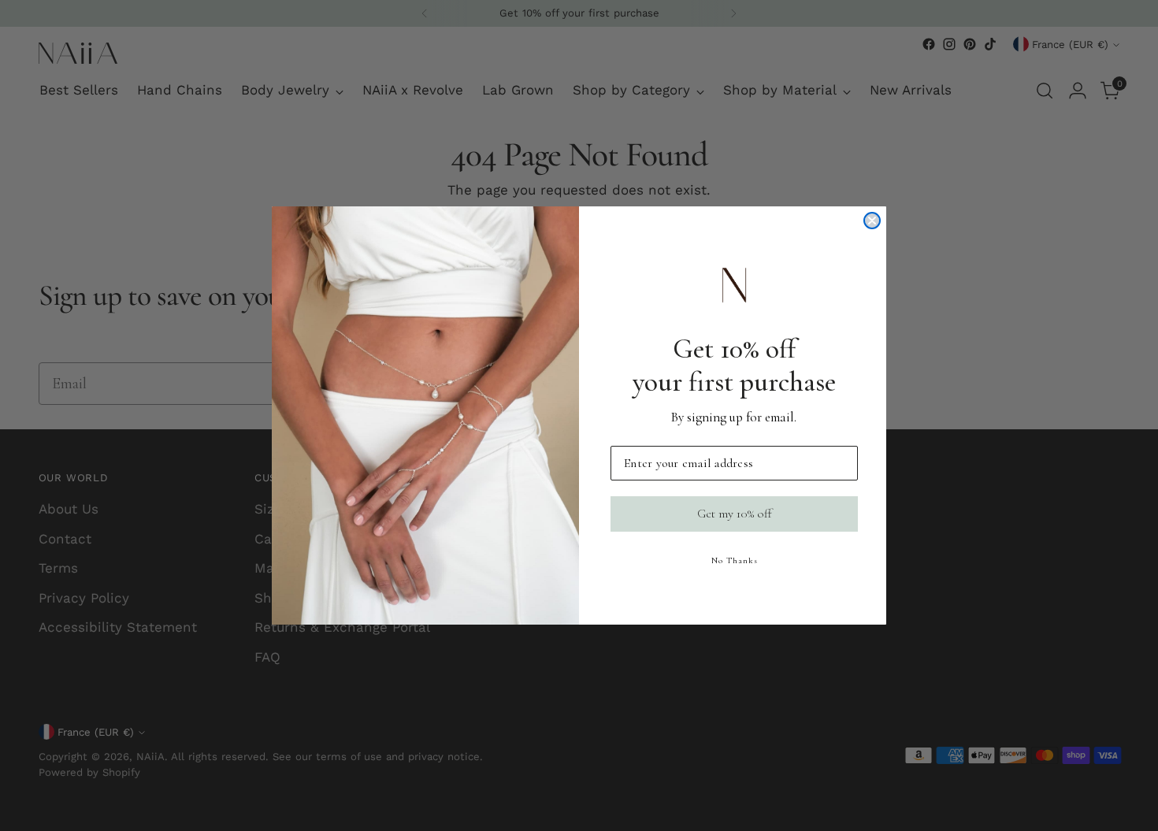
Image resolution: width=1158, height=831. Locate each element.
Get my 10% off (734, 514)
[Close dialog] (872, 220)
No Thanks (734, 560)
